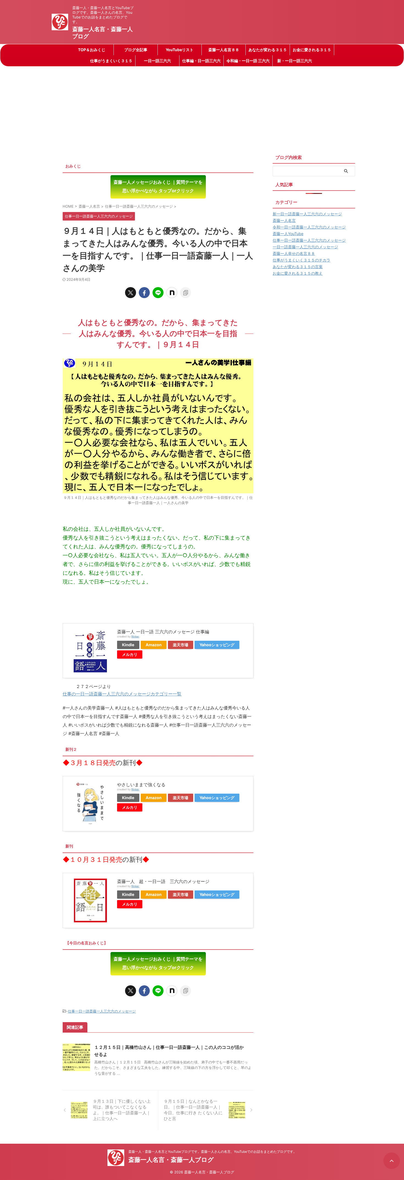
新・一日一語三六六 (294, 60)
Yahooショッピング (217, 644)
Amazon (154, 644)
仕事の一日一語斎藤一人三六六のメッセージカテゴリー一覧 (122, 694)
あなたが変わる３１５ (267, 49)
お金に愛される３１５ (312, 49)
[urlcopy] (185, 292)
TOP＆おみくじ (91, 49)
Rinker (135, 636)
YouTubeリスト (179, 49)
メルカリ (129, 654)
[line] (158, 292)
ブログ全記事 (135, 49)
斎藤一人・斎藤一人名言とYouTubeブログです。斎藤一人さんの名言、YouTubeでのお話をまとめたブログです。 (212, 1151)
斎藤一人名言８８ (223, 49)
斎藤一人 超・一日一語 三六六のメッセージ (163, 881)
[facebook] (144, 292)
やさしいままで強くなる (141, 784)
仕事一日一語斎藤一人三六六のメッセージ (102, 1011)
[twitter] (130, 292)
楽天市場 (180, 644)
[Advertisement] (202, 107)
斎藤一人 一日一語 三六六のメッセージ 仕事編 (163, 631)
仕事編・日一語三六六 (201, 60)
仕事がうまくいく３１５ (111, 60)
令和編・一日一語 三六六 (248, 60)
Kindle (128, 644)
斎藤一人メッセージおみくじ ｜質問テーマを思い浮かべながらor (158, 186)
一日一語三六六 (157, 60)
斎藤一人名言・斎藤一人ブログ (171, 1159)
